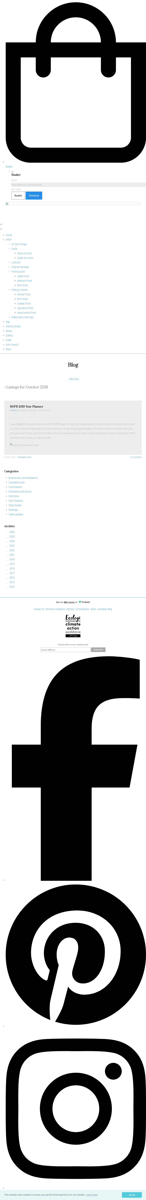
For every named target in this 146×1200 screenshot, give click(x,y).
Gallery (9, 335)
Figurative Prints (25, 308)
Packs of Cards (24, 253)
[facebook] (76, 879)
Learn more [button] (92, 1195)
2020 (12, 559)
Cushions (16, 262)
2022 (12, 550)
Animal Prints (23, 294)
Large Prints (23, 276)
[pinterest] (76, 1026)
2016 (12, 577)
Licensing (101, 608)
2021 (12, 554)
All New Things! (19, 244)
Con (35, 608)
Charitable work (24, 457)
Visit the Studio (13, 326)
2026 (12, 531)
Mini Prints (22, 285)
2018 (12, 568)
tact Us (40, 608)
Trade (8, 339)
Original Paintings (20, 266)
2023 (12, 545)
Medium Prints (24, 280)
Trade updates (16, 514)
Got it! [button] (132, 1195)
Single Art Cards (25, 257)
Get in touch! (12, 344)
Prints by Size (18, 271)
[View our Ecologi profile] (73, 625)
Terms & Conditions (55, 608)
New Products (16, 500)
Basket (18, 195)
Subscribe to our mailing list (73, 644)
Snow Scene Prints (26, 312)
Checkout (34, 195)
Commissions (15, 486)
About (9, 330)
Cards (14, 248)
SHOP (9, 239)
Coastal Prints (24, 303)
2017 (12, 572)
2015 (12, 582)
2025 (12, 536)
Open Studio (15, 505)
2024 (12, 540)
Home (9, 234)
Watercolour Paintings (22, 317)
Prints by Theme (19, 289)
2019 (12, 563)
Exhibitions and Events (20, 491)
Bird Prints (22, 298)
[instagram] (76, 1188)
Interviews (14, 496)
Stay (8, 321)
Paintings (13, 509)
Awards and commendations (23, 477)
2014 (12, 586)
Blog (110, 608)
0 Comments (136, 457)
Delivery (70, 608)
